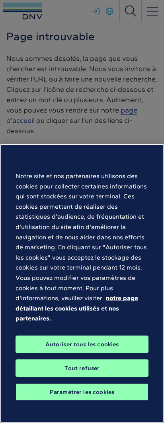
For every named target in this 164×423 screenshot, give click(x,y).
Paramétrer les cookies (82, 392)
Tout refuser (82, 368)
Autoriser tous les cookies (82, 344)
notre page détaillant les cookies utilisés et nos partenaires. (77, 308)
